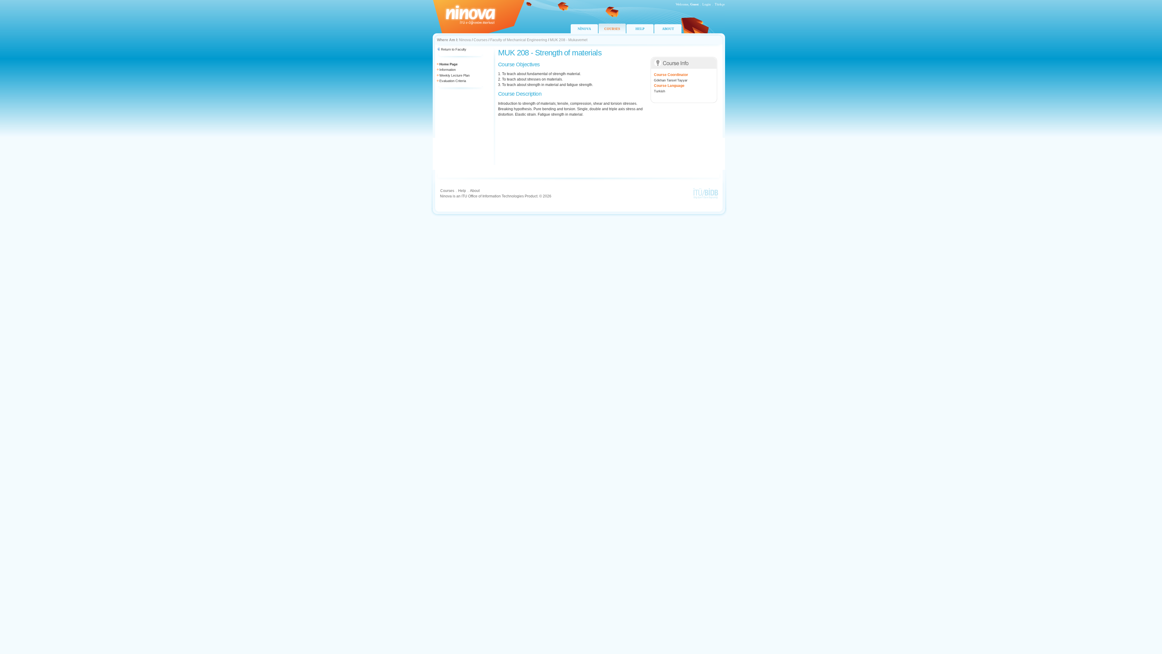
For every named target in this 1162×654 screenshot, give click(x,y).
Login (706, 4)
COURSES (612, 29)
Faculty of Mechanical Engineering (518, 40)
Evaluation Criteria (452, 81)
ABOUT (668, 29)
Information (447, 69)
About (475, 191)
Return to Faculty (453, 49)
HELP (640, 29)
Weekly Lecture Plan (454, 75)
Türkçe (720, 4)
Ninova (465, 40)
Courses (480, 40)
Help (462, 191)
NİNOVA (584, 29)
